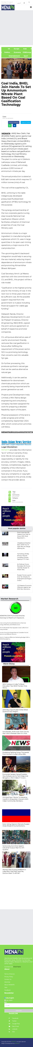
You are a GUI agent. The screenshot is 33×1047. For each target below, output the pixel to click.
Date (4, 117)
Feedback (7, 990)
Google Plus (16, 1023)
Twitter (14, 1021)
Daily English (10, 998)
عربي (19, 3)
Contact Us (7, 979)
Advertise (7, 982)
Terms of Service (9, 974)
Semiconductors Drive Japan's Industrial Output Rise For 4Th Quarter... (13, 847)
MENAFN (6, 133)
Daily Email (15, 1026)
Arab (24, 49)
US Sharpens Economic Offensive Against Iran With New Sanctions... (24, 587)
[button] (24, 3)
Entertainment (11, 56)
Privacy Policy (8, 976)
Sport (25, 56)
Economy (17, 52)
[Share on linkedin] (14, 125)
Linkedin (14, 1029)
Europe (16, 49)
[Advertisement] (16, 27)
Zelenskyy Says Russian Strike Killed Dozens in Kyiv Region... (15, 710)
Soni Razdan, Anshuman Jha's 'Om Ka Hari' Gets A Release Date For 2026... (16, 732)
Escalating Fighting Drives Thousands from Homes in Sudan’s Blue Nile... (16, 753)
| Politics (6, 52)
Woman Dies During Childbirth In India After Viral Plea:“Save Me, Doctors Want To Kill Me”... (14, 871)
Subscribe (19, 1010)
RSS (13, 1032)
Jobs (5, 987)
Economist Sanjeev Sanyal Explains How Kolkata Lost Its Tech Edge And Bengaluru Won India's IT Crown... (15, 776)
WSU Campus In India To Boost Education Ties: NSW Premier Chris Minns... (15, 686)
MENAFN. (13, 1041)
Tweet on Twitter (25, 122)
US (6, 49)
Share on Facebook (13, 122)
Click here (17, 967)
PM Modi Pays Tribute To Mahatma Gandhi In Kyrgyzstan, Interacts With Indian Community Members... (15, 799)
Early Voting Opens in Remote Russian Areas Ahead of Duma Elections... (16, 825)
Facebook (15, 1018)
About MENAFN (9, 985)
